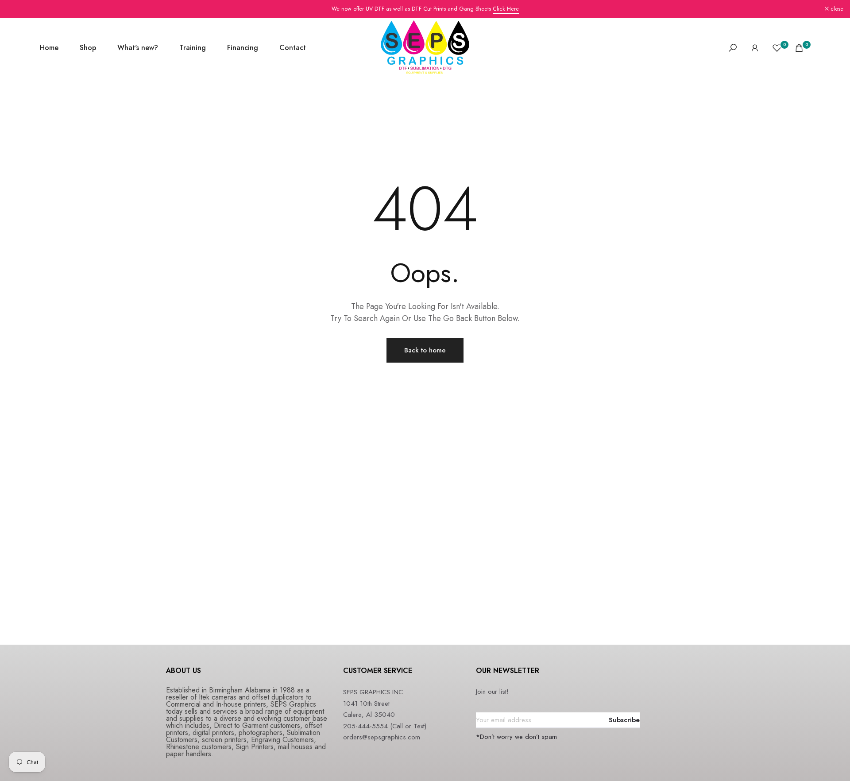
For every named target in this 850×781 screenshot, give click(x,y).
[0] (777, 48)
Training (192, 48)
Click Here (506, 9)
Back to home (425, 350)
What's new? (137, 48)
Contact (292, 48)
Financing (242, 48)
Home (49, 48)
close (18, 9)
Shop (88, 48)
